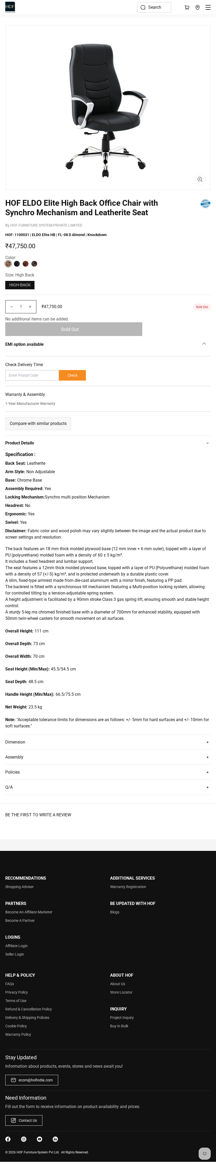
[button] (154, 7)
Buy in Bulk (119, 1026)
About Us (117, 984)
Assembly (14, 757)
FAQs (9, 984)
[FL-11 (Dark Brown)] (34, 264)
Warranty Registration (128, 887)
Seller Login (14, 954)
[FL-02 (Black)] (17, 264)
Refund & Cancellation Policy (28, 1009)
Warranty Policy (18, 1034)
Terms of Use (15, 1001)
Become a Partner (20, 920)
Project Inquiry (122, 1017)
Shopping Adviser (19, 887)
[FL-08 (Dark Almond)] (8, 264)
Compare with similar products (38, 423)
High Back (20, 284)
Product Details (19, 442)
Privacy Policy (16, 992)
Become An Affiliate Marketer (28, 912)
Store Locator (121, 992)
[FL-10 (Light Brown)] (25, 264)
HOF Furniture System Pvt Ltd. (38, 1152)
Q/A (9, 787)
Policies (12, 772)
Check (72, 375)
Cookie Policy (16, 1026)
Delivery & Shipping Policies (27, 1017)
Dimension (15, 742)
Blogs (114, 912)
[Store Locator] (197, 7)
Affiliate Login (16, 946)
